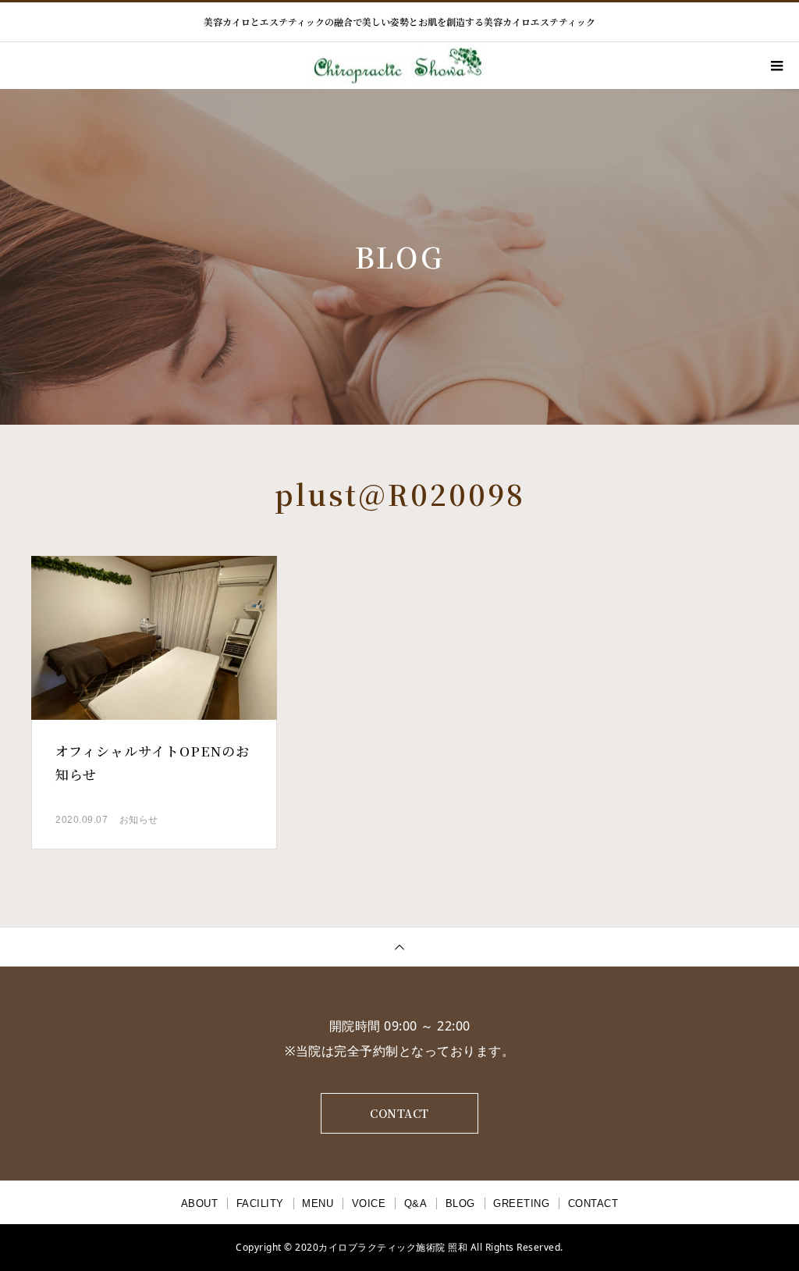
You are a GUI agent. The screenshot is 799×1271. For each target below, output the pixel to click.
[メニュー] (775, 65)
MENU (317, 1203)
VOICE (369, 1203)
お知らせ (138, 819)
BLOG (460, 1203)
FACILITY (260, 1203)
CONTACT (399, 1113)
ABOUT (199, 1203)
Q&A (416, 1203)
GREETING (521, 1203)
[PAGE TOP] (399, 947)
